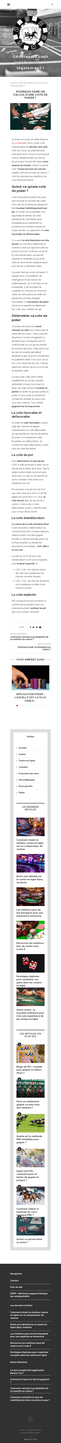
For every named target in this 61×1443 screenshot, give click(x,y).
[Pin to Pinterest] (37, 627)
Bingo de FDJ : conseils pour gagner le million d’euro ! (29, 1069)
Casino (22, 754)
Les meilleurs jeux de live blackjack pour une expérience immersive (29, 912)
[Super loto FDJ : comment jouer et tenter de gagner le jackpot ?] (30, 1158)
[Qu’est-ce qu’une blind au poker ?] (30, 1226)
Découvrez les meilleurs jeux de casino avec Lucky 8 (30, 946)
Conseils (23, 767)
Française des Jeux (29, 773)
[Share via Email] (40, 627)
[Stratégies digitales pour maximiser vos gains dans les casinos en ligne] (30, 963)
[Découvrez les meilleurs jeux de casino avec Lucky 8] (30, 930)
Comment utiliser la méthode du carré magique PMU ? (27, 1212)
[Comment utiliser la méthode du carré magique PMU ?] (30, 1196)
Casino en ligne (27, 760)
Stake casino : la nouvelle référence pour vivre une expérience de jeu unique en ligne (30, 1014)
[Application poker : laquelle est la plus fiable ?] (30, 677)
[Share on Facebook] (30, 627)
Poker (22, 792)
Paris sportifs (25, 786)
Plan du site (16, 1287)
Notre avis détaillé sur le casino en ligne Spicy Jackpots (29, 879)
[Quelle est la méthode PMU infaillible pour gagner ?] (30, 1123)
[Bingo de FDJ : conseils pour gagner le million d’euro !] (30, 1053)
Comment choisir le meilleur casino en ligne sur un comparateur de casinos (30, 845)
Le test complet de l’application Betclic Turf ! (27, 1371)
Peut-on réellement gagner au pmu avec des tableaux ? (28, 1104)
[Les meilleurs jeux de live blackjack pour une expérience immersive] (30, 896)
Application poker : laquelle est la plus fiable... (30, 697)
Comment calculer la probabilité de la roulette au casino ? (29, 1389)
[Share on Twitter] (33, 627)
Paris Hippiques (27, 780)
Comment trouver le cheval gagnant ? (29, 1380)
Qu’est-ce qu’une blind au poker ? (29, 1241)
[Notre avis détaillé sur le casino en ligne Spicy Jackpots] (30, 863)
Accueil (13, 83)
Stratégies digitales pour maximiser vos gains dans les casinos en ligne (29, 981)
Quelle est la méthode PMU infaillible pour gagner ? (29, 1139)
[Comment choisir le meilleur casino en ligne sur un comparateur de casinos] (30, 827)
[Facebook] (30, 1419)
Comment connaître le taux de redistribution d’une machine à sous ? (29, 1398)
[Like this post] (25, 627)
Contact (14, 1280)
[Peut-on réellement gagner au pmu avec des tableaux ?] (30, 1088)
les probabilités (19, 143)
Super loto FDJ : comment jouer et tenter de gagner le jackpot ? (27, 1176)
